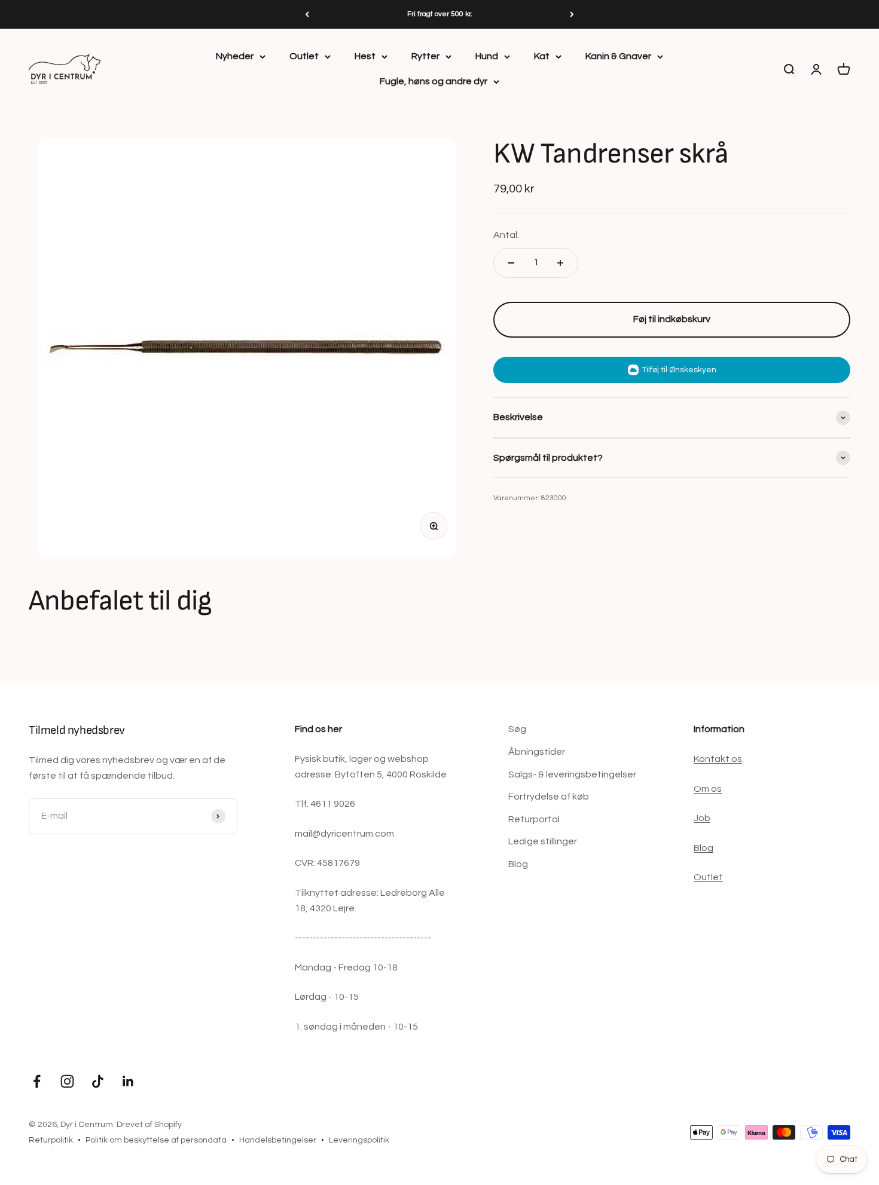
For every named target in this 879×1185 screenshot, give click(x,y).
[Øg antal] (560, 263)
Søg (517, 729)
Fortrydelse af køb (548, 796)
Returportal (534, 819)
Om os (708, 789)
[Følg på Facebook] (37, 1081)
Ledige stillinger (542, 841)
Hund (486, 56)
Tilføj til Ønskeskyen (679, 370)
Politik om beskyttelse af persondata (156, 1140)
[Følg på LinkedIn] (128, 1081)
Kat (542, 56)
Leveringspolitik (359, 1140)
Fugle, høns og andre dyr (433, 81)
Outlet (304, 56)
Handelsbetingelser (277, 1140)
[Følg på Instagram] (67, 1081)
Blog (518, 864)
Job (702, 818)
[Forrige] (307, 14)
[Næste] (572, 14)
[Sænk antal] (511, 263)
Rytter (425, 56)
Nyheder (235, 56)
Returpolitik (51, 1140)
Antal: (506, 235)
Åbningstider (536, 752)
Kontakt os (718, 759)
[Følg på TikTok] (98, 1081)
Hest (365, 56)
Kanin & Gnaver (618, 56)
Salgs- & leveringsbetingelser (572, 774)
